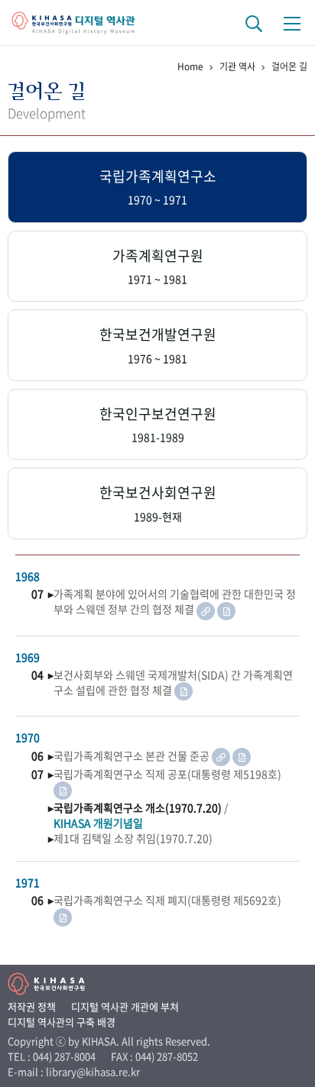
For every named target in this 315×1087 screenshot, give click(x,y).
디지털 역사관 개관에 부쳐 (125, 1006)
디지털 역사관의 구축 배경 (61, 1021)
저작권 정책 (32, 1006)
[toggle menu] (292, 23)
